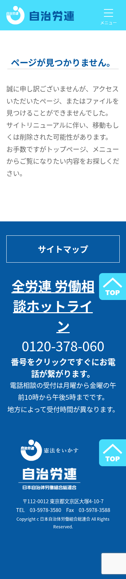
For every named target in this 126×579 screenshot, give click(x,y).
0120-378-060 (63, 346)
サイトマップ (63, 249)
